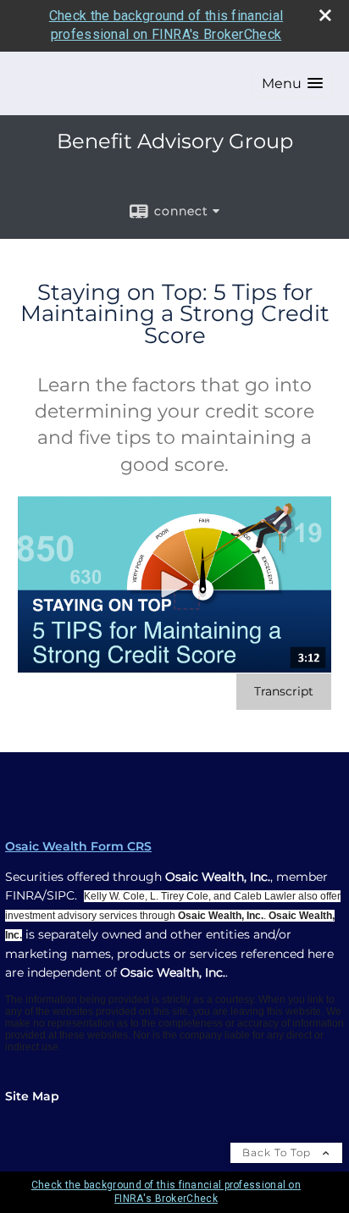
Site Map (32, 1096)
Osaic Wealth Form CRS (78, 846)
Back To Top (278, 1152)
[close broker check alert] (325, 15)
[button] (292, 83)
